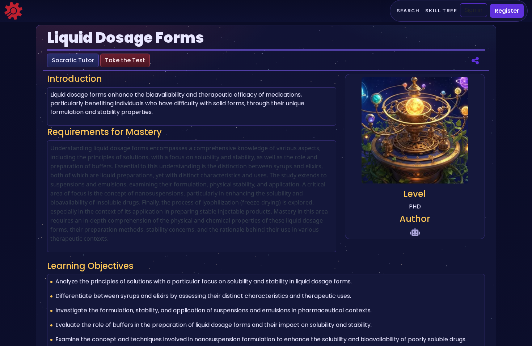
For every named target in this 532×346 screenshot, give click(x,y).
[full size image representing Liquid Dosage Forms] (415, 131)
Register (507, 11)
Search (408, 10)
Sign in (473, 10)
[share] (475, 60)
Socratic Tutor (73, 60)
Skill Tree (441, 10)
